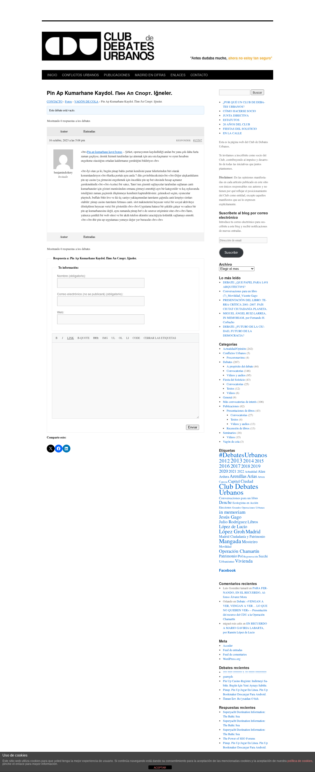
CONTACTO (199, 75)
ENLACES (178, 75)
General (227, 397)
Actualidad (251, 471)
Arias (252, 476)
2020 (223, 471)
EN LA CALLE (232, 133)
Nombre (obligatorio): (71, 276)
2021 (232, 471)
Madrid (253, 531)
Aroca (261, 477)
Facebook (227, 570)
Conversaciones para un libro (238, 498)
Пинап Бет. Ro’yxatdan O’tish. (241, 698)
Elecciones (225, 507)
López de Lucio (233, 526)
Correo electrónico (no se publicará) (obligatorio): (90, 294)
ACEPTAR (160, 767)
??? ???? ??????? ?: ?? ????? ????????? (244, 672)
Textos (230, 388)
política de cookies (299, 761)
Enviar (192, 427)
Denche (225, 502)
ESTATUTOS (231, 120)
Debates (227, 362)
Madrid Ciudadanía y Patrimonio (242, 536)
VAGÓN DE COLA (86, 101)
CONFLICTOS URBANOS (80, 75)
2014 (248, 460)
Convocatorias (235, 371)
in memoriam (232, 512)
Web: (60, 312)
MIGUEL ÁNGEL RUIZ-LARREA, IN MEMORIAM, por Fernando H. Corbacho (244, 317)
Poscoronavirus (236, 357)
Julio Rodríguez (233, 521)
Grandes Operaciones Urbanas (248, 507)
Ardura (224, 476)
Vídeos (231, 393)
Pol (240, 556)
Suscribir (231, 252)
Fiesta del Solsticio (234, 379)
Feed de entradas (232, 650)
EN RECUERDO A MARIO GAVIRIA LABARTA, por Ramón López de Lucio (245, 627)
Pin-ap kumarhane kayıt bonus (104, 152)
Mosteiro (250, 541)
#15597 (197, 140)
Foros (68, 101)
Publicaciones (231, 406)
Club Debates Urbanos (238, 489)
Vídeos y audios (236, 375)
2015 (259, 461)
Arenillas (238, 476)
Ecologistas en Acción (245, 503)
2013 (236, 460)
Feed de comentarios (235, 654)
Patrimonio (228, 556)
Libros (253, 521)
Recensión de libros (238, 428)
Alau (261, 471)
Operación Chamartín (239, 551)
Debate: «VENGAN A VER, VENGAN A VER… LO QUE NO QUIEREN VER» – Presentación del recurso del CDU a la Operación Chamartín (245, 610)
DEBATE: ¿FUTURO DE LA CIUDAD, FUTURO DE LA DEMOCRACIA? (244, 330)
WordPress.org (231, 659)
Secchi (263, 556)
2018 (245, 466)
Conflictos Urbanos (234, 353)
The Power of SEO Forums (239, 738)
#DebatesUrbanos (243, 454)
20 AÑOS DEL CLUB (236, 124)
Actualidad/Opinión (234, 348)
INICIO (52, 75)
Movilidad (225, 546)
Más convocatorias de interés (240, 402)
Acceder (228, 645)
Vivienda (244, 561)
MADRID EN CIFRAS (150, 75)
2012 (224, 460)
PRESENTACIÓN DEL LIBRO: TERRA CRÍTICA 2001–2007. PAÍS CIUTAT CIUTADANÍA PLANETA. (245, 304)
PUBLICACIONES (117, 75)
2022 (240, 471)
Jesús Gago (230, 516)
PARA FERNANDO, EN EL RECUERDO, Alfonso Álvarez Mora (245, 592)
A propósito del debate (240, 366)
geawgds (228, 676)
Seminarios (229, 433)
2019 (256, 466)
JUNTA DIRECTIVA (236, 115)
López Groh (232, 531)
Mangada (230, 541)
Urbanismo (226, 561)
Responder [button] (183, 140)
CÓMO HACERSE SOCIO (239, 111)
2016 (224, 465)
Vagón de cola (231, 441)
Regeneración (250, 556)
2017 (235, 465)
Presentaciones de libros (241, 410)
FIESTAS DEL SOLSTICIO (240, 129)
